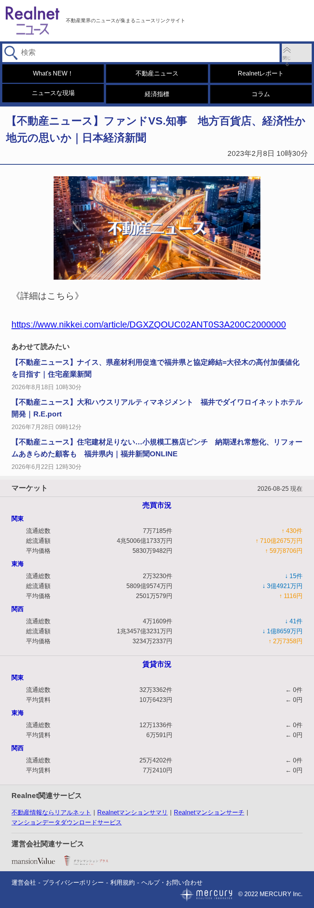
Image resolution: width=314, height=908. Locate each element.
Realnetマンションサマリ (132, 812)
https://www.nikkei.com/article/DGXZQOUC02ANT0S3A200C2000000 (148, 324)
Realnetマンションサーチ (209, 812)
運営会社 (23, 882)
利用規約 (122, 882)
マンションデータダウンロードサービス (66, 822)
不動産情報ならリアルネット (51, 812)
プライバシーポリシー (73, 882)
